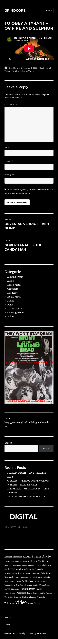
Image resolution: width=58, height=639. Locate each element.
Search (8, 442)
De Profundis (37, 569)
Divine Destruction (33, 573)
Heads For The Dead (24, 581)
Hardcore (12, 292)
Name (9, 147)
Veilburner (9, 603)
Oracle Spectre (10, 593)
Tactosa (49, 593)
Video (7, 71)
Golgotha (47, 577)
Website (9, 175)
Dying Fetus (46, 573)
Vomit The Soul (34, 603)
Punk (10, 304)
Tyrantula (41, 597)
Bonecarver (32, 565)
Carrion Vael (10, 569)
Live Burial (21, 585)
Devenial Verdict (11, 573)
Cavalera (19, 569)
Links (7, 624)
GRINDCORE (15, 10)
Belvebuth (8, 565)
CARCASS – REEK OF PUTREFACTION (28, 480)
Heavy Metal (14, 296)
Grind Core (13, 68)
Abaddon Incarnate (13, 557)
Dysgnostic (9, 577)
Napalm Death (28, 589)
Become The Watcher (40, 561)
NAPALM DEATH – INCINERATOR (26, 496)
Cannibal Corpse (45, 565)
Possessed (21, 593)
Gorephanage (9, 581)
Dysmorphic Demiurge (23, 577)
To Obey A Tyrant (19, 71)
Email (9, 161)
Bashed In (25, 561)
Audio (10, 280)
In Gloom (44, 581)
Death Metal (45, 68)
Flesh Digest (37, 577)
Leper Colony (10, 585)
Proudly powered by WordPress (32, 633)
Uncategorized (15, 312)
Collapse (27, 569)
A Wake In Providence (13, 561)
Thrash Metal (14, 308)
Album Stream (15, 276)
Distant (21, 573)
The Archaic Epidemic (13, 597)
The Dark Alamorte (29, 597)
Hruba (37, 581)
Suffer (42, 593)
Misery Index (44, 585)
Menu (49, 10)
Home (8, 617)
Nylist (39, 589)
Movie (10, 300)
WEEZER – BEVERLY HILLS (22, 484)
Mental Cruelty (32, 585)
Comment (11, 104)
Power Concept (33, 593)
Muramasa (15, 589)
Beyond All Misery (20, 565)
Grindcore (12, 288)
